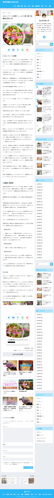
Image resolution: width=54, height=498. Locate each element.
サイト (4, 456)
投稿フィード (40, 435)
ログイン (39, 432)
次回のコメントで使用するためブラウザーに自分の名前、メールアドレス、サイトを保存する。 (18, 463)
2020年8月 (39, 213)
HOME (28, 492)
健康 (19, 6)
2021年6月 (39, 196)
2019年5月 (39, 257)
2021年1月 (39, 198)
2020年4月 (39, 225)
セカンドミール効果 (23, 350)
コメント (6, 426)
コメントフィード (41, 438)
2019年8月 (39, 249)
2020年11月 (40, 204)
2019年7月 (39, 252)
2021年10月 (40, 190)
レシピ (28, 6)
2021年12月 (40, 187)
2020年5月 (39, 222)
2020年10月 (40, 207)
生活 (25, 6)
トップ (14, 6)
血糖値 (31, 350)
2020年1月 (39, 234)
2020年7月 (39, 216)
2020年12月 (40, 201)
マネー (46, 6)
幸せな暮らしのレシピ (11, 2)
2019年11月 (40, 240)
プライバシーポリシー (47, 494)
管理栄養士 (37, 6)
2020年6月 (39, 219)
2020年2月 (39, 231)
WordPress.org (41, 441)
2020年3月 (39, 228)
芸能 (50, 6)
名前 (4, 444)
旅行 (22, 6)
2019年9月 (39, 246)
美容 (33, 6)
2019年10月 (40, 243)
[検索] (51, 44)
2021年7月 (39, 193)
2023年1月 (39, 184)
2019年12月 (40, 237)
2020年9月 (39, 210)
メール (5, 450)
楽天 (42, 6)
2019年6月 (39, 254)
